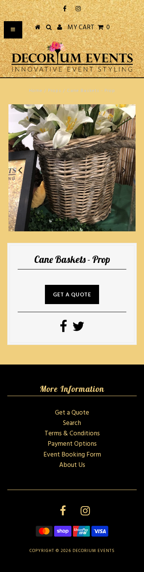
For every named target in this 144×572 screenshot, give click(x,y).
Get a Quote (72, 413)
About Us (72, 465)
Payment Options (72, 444)
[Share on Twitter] (78, 329)
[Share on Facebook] (63, 329)
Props (54, 91)
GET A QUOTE (72, 294)
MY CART (89, 27)
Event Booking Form (72, 455)
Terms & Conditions (72, 433)
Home (36, 91)
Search (72, 423)
